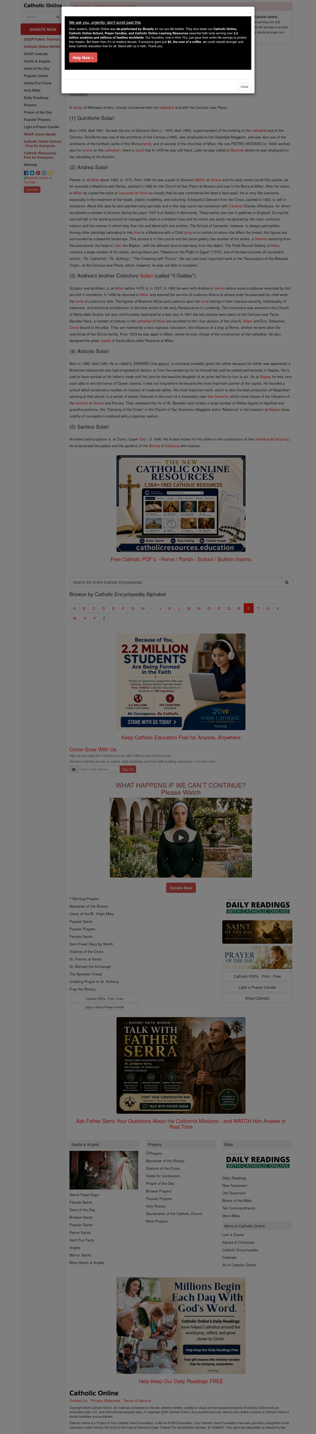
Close (245, 86)
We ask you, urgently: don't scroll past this (105, 22)
